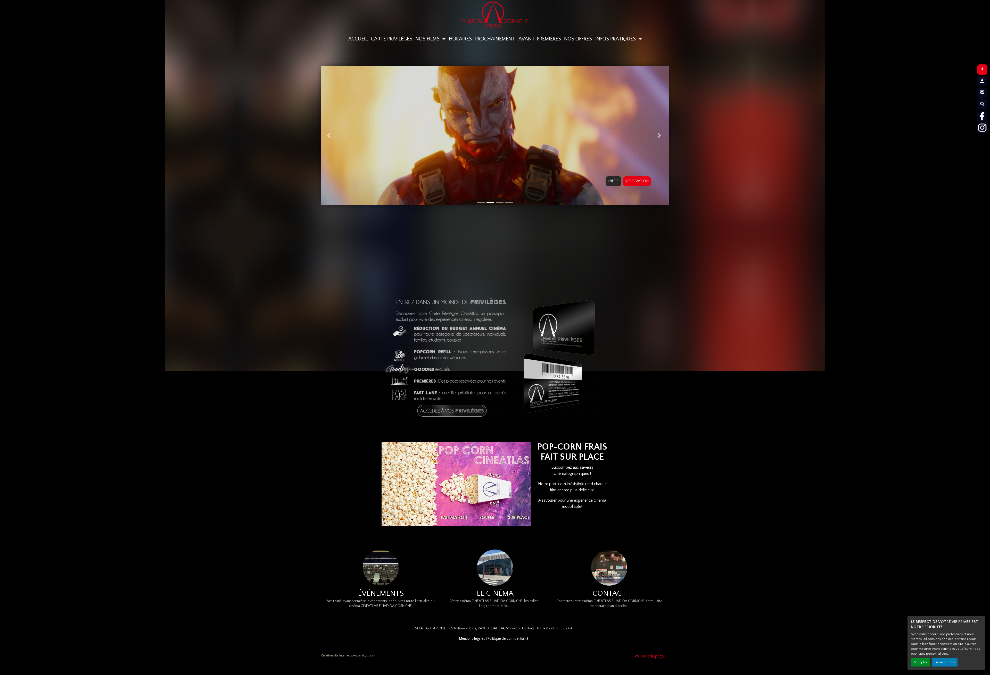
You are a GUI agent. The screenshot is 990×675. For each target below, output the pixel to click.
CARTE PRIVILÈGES (391, 39)
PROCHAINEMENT (495, 39)
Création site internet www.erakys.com (348, 655)
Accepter (920, 662)
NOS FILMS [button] (428, 39)
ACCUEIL (358, 39)
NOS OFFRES (578, 39)
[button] (330, 135)
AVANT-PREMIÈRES (539, 39)
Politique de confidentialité (508, 639)
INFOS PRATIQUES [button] (616, 39)
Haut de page (651, 656)
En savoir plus (945, 662)
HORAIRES (460, 39)
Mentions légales (472, 639)
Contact (528, 628)
